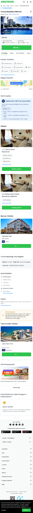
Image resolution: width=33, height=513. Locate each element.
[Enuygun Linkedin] (19, 425)
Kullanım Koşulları (23, 491)
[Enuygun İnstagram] (13, 425)
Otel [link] (4, 5)
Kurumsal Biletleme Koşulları (16, 493)
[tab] (4, 53)
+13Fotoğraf (7, 32)
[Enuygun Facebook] (10, 425)
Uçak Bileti (5, 449)
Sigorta (4, 472)
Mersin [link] (12, 5)
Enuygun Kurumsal (7, 476)
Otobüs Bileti (5, 457)
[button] (16, 25)
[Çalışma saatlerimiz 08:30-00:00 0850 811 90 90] (23, 1)
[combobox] (9, 42)
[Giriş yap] (27, 2)
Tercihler (3, 510)
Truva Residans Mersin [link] (24, 5)
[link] (1, 5)
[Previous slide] (3, 138)
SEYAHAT (5, 108)
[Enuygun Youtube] (23, 425)
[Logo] (7, 2)
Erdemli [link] (16, 5)
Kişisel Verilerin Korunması (11, 491)
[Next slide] (30, 138)
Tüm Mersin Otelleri (7, 8)
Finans (3, 468)
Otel (3, 453)
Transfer (4, 464)
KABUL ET (26, 510)
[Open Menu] (31, 2)
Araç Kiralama (5, 461)
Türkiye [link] (7, 5)
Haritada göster (17, 83)
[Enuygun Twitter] (16, 425)
